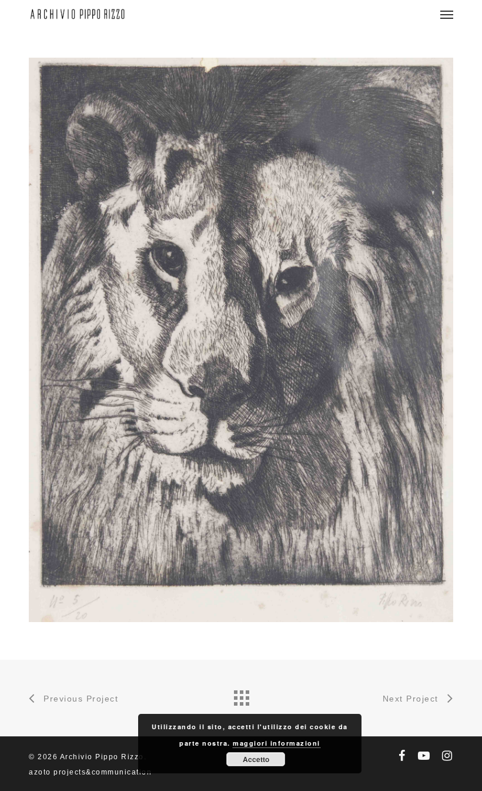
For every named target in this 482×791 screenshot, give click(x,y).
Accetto (256, 759)
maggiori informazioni (276, 743)
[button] (446, 14)
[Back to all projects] (241, 695)
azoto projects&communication (90, 772)
